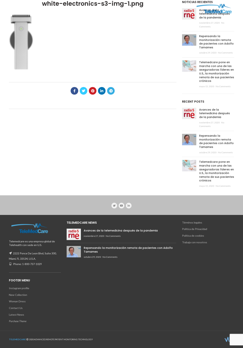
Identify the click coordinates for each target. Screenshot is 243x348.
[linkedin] (102, 91)
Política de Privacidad (194, 229)
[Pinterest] (92, 91)
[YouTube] (121, 205)
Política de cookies (193, 235)
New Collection (18, 294)
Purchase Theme (17, 321)
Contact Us (16, 308)
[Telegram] (111, 91)
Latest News (16, 314)
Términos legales (192, 222)
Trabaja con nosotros (194, 242)
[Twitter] (83, 91)
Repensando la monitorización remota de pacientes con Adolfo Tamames (216, 41)
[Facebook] (74, 91)
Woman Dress (17, 301)
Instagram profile (19, 288)
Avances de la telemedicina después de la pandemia (214, 113)
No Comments (225, 52)
